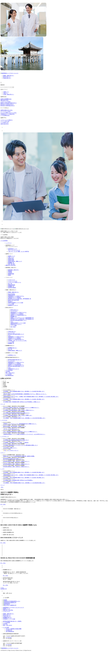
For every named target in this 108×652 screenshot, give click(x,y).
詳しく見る (3, 504)
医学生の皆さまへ (7, 76)
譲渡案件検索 (11, 273)
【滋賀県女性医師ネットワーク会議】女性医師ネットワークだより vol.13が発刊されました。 (24, 434)
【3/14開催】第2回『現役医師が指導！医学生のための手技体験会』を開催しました (21, 401)
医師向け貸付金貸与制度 (13, 300)
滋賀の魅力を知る (4, 100)
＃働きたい (5, 93)
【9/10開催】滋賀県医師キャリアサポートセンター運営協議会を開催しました (20, 445)
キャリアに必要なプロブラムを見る (8, 112)
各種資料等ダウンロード (13, 368)
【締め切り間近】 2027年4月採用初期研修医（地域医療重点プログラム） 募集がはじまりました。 (25, 394)
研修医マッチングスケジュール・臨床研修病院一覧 (22, 317)
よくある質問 (9, 374)
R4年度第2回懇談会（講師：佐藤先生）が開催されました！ (16, 464)
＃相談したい (6, 91)
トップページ (9, 242)
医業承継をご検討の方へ (13, 269)
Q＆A (11, 321)
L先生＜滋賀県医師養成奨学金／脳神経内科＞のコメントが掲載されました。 (20, 431)
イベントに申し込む (5, 121)
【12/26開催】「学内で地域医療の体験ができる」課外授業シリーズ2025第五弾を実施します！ (24, 482)
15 (4, 404)
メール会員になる (4, 122)
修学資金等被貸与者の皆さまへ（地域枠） (12, 621)
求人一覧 (10, 283)
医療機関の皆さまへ (12, 347)
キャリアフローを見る (5, 111)
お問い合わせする (4, 123)
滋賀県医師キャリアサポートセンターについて (13, 607)
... (3, 404)
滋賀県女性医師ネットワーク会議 (15, 302)
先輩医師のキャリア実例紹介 (14, 297)
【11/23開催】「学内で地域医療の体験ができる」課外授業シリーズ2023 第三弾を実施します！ (24, 418)
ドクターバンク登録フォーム (14, 282)
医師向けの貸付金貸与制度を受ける (8, 102)
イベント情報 (11, 303)
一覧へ (2, 487)
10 (6, 420)
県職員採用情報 (11, 284)
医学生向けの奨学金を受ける (7, 104)
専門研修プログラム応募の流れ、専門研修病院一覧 (19, 298)
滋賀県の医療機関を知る (6, 99)
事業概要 (10, 271)
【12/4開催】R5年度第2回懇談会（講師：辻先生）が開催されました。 (18, 410)
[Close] (1, 82)
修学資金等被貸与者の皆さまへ (15, 359)
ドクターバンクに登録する (6, 120)
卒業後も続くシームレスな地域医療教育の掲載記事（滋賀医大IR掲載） (19, 456)
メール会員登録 (4, 240)
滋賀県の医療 (11, 260)
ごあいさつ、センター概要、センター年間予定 (18, 251)
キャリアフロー (11, 293)
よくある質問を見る (5, 115)
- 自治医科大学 (9, 630)
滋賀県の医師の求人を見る (6, 110)
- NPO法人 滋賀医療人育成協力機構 (13, 628)
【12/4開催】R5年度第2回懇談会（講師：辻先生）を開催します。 (17, 415)
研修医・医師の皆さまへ (8, 75)
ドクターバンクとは (12, 281)
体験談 (9, 275)
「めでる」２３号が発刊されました (11, 429)
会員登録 (10, 272)
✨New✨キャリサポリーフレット (10, 450)
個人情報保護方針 (10, 375)
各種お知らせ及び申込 (11, 265)
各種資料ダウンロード (13, 305)
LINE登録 (8, 371)
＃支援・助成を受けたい (8, 94)
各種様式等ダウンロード (16, 324)
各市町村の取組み (12, 287)
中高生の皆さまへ (7, 78)
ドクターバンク (11, 279)
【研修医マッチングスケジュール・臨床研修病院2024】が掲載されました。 (20, 423)
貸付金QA (10, 301)
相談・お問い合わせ (10, 372)
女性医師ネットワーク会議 (9, 618)
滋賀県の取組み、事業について (15, 261)
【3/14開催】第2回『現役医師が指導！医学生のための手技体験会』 (18, 480)
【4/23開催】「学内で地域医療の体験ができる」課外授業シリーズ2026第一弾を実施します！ (24, 399)
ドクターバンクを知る (5, 101)
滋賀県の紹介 (11, 258)
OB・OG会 (12, 326)
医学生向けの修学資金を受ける (7, 105)
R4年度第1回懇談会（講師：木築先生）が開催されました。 (16, 466)
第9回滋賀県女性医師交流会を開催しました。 (13, 458)
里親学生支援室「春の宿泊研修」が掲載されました (14, 426)
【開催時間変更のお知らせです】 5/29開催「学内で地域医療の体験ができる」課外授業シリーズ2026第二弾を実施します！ (31, 396)
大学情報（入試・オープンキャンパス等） (17, 340)
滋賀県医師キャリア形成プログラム (16, 296)
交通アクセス (11, 257)
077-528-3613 (9, 637)
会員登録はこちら (12, 355)
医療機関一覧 (11, 262)
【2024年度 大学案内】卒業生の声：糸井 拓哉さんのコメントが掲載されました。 (21, 407)
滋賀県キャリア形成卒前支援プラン (18, 315)
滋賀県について (11, 256)
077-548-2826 (9, 644)
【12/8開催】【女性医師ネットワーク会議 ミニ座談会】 (16, 442)
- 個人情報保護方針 (10, 631)
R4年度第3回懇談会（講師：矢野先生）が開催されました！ (16, 461)
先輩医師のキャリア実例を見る (7, 114)
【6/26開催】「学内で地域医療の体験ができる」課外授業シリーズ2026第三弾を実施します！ (24, 391)
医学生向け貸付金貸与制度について (18, 320)
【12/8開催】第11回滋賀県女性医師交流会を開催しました (16, 439)
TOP (6, 588)
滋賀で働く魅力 (11, 263)
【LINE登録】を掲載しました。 (10, 447)
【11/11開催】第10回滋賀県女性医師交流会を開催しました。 (16, 412)
